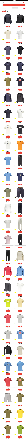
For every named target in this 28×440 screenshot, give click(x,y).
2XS (7, 217)
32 (19, 201)
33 (20, 201)
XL (19, 43)
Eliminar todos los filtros (10, 11)
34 (21, 201)
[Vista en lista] (25, 8)
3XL (21, 43)
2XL (9, 43)
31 (6, 296)
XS (20, 217)
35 (9, 296)
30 (18, 201)
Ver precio (8, 26)
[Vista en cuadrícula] (24, 8)
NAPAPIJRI (4, 11)
